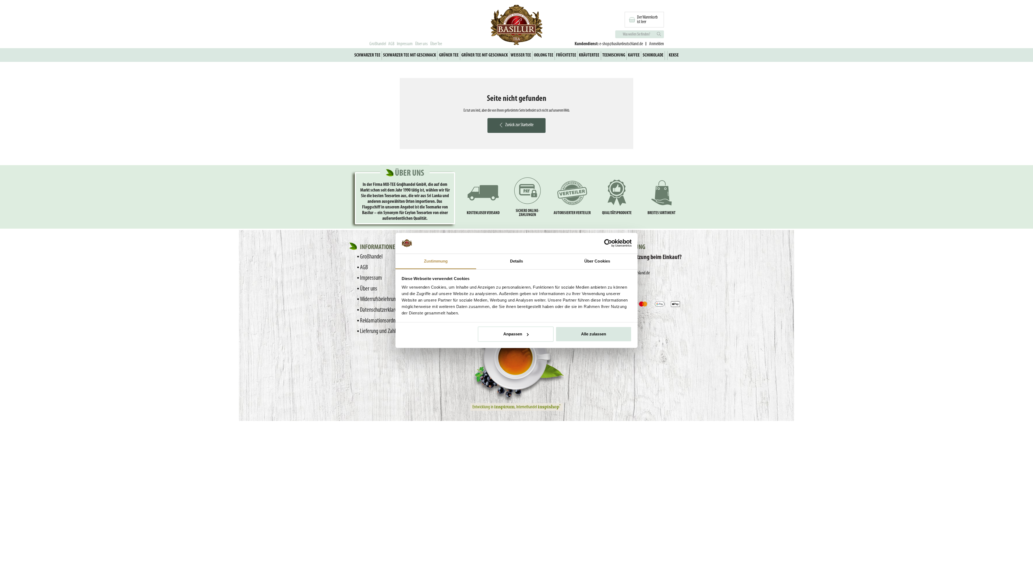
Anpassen (512, 334)
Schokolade (653, 55)
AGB (391, 44)
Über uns (421, 44)
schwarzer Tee (367, 55)
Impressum (405, 44)
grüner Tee (449, 55)
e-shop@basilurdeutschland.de (621, 44)
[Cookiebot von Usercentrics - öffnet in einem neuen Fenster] (608, 243)
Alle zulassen (593, 334)
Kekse (674, 55)
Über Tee (436, 44)
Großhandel (377, 44)
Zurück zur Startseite (519, 125)
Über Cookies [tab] (597, 261)
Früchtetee (566, 55)
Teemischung (613, 55)
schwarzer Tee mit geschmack (409, 55)
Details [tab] (516, 261)
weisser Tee (521, 55)
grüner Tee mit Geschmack (484, 55)
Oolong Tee (543, 55)
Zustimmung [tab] (436, 261)
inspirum (504, 406)
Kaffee (634, 55)
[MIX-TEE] (516, 26)
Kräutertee (589, 55)
